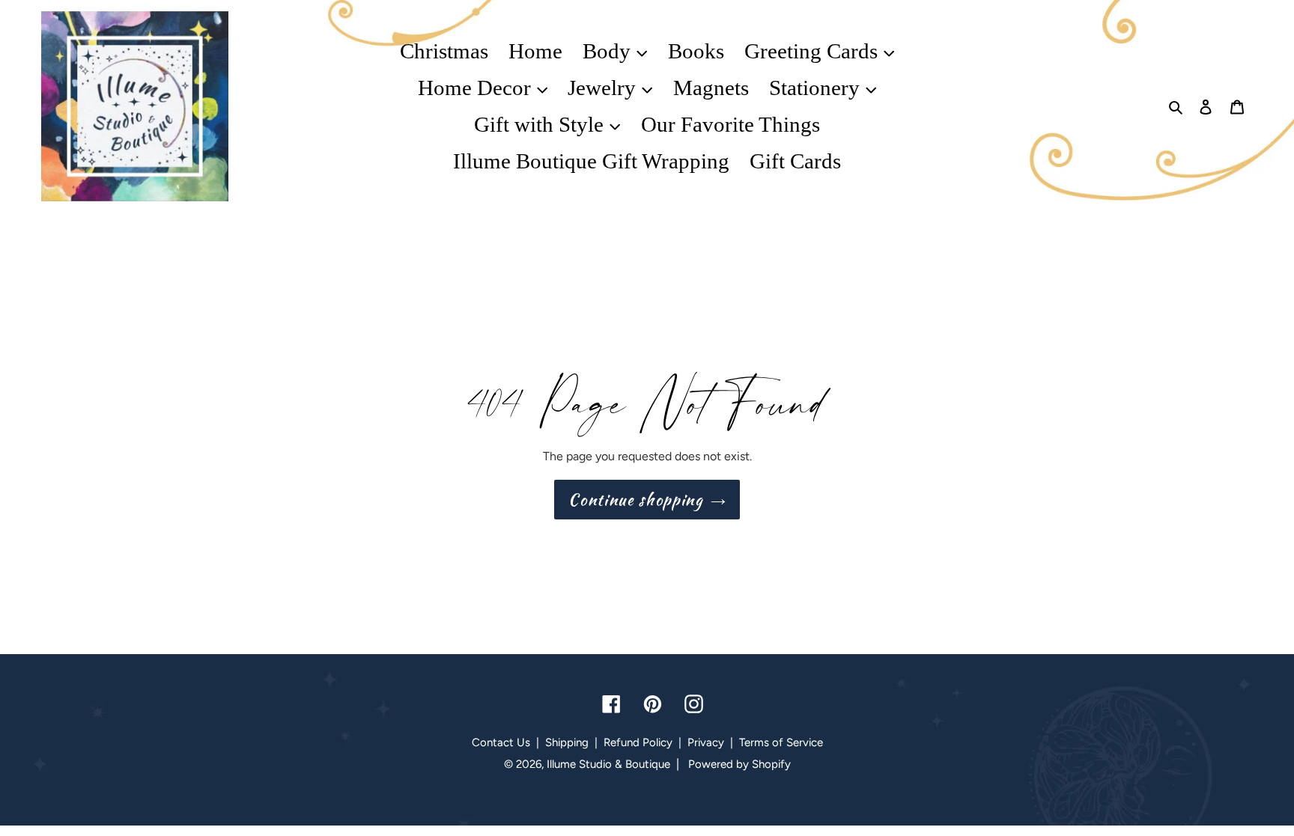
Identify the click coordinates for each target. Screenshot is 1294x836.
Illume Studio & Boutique (608, 764)
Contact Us (501, 742)
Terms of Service (781, 742)
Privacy (705, 742)
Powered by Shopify (739, 764)
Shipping (567, 742)
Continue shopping (635, 499)
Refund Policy (638, 742)
